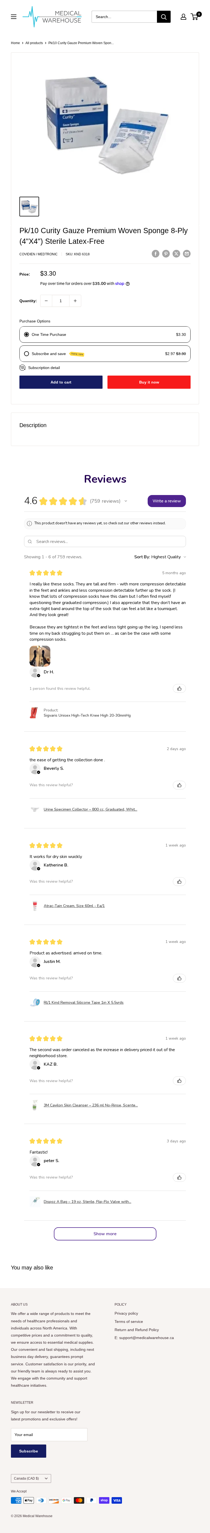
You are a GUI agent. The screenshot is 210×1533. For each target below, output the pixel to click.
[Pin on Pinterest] (166, 253)
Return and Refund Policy (137, 1330)
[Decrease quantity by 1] (46, 301)
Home (15, 43)
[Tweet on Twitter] (176, 253)
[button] (125, 501)
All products (34, 43)
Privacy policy (126, 1313)
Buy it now (149, 382)
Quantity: (28, 301)
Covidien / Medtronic (38, 254)
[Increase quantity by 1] (75, 301)
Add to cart (61, 382)
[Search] (164, 17)
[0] (194, 16)
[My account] (183, 17)
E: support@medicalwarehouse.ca (144, 1337)
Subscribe (28, 1451)
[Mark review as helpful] (179, 688)
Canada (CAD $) (26, 1478)
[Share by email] (187, 253)
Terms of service (129, 1321)
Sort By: (142, 557)
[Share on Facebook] (155, 253)
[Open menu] (13, 17)
